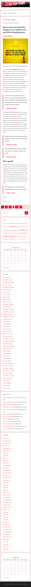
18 (22, 258)
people (19, 233)
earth (14, 223)
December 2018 (7, 368)
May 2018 (5, 385)
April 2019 (5, 358)
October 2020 (6, 314)
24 (18, 260)
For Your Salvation (8, 428)
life (19, 230)
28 (8, 263)
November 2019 (7, 341)
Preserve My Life (7, 404)
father (26, 223)
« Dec (4, 267)
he (20, 226)
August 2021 (6, 289)
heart (23, 226)
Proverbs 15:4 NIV (11, 157)
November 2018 (7, 370)
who (19, 239)
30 (15, 263)
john (17, 230)
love (26, 230)
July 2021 (5, 292)
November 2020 (7, 312)
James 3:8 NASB (7, 36)
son (9, 239)
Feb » (8, 267)
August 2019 (6, 348)
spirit (12, 239)
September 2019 (7, 346)
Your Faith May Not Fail (9, 426)
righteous (18, 236)
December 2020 (7, 309)
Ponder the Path (7, 414)
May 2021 (5, 297)
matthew (5, 233)
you (24, 239)
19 (25, 258)
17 (18, 258)
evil (21, 223)
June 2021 (5, 294)
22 (11, 260)
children (7, 223)
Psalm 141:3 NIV (10, 193)
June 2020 (5, 324)
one (13, 233)
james (11, 230)
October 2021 (6, 284)
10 (18, 255)
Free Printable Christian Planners (11, 397)
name (11, 233)
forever (6, 226)
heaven (26, 226)
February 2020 (7, 334)
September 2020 (7, 316)
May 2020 (5, 326)
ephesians (18, 223)
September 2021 (7, 287)
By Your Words (7, 416)
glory (9, 226)
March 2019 (6, 361)
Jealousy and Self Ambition (10, 409)
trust (17, 239)
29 (11, 263)
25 (22, 260)
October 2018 (6, 373)
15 (11, 258)
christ (11, 223)
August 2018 (6, 378)
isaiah (8, 230)
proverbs (24, 233)
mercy (8, 233)
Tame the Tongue (9, 20)
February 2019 (6, 363)
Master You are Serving (9, 407)
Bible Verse (7, 201)
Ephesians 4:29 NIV (11, 108)
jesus (14, 230)
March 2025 (6, 277)
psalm (6, 236)
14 (7, 258)
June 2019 (5, 353)
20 (4, 260)
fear (4, 226)
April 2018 (5, 388)
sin (7, 239)
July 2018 (5, 380)
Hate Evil (5, 419)
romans (5, 239)
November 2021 (7, 282)
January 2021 (6, 307)
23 (15, 260)
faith (23, 223)
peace (16, 233)
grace (19, 226)
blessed (4, 223)
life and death (15, 122)
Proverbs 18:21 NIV (11, 144)
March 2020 (6, 331)
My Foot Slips (6, 423)
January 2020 (6, 336)
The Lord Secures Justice (9, 402)
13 (4, 258)
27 (4, 263)
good (16, 226)
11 (22, 255)
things (14, 239)
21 (7, 260)
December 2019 (7, 339)
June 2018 (5, 383)
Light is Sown (6, 421)
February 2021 (6, 304)
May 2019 (5, 356)
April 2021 (5, 299)
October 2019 (6, 343)
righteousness (23, 236)
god (12, 226)
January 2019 (6, 366)
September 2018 (7, 375)
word (21, 239)
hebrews (5, 230)
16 (15, 258)
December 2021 (7, 280)
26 (25, 260)
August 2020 (6, 319)
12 (25, 255)
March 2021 (6, 302)
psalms (12, 236)
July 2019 (5, 351)
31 (16, 207)
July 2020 (5, 321)
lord (22, 230)
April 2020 (5, 329)
